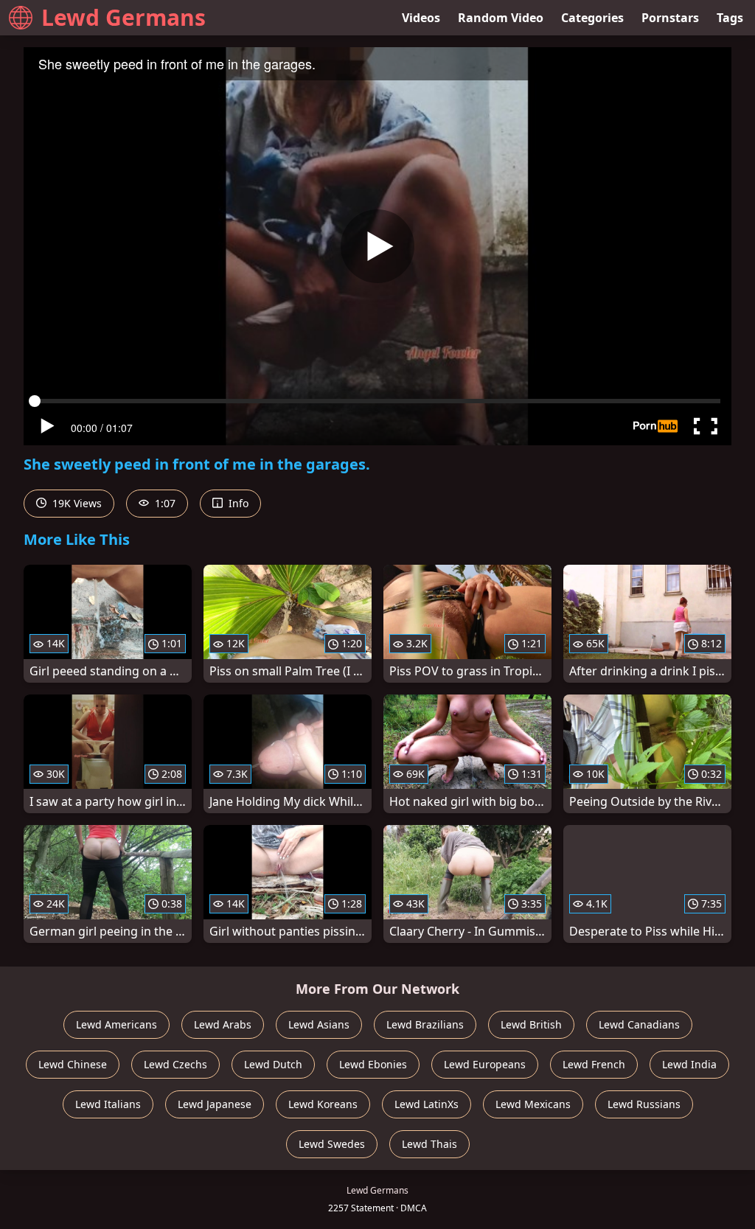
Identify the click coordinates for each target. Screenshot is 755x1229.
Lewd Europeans (485, 1064)
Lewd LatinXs (426, 1104)
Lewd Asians (318, 1024)
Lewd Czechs (175, 1064)
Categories (592, 18)
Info (237, 503)
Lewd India (689, 1064)
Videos (421, 18)
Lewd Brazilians (425, 1024)
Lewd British (531, 1024)
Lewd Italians (108, 1104)
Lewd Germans (123, 17)
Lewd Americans (116, 1024)
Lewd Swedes (332, 1144)
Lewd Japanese (214, 1104)
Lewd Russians (644, 1104)
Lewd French (594, 1064)
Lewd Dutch (273, 1064)
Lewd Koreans (323, 1104)
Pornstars (670, 18)
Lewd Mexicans (533, 1104)
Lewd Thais (429, 1144)
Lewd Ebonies (373, 1064)
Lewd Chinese (72, 1064)
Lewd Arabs (222, 1024)
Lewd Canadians (639, 1024)
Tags (730, 18)
